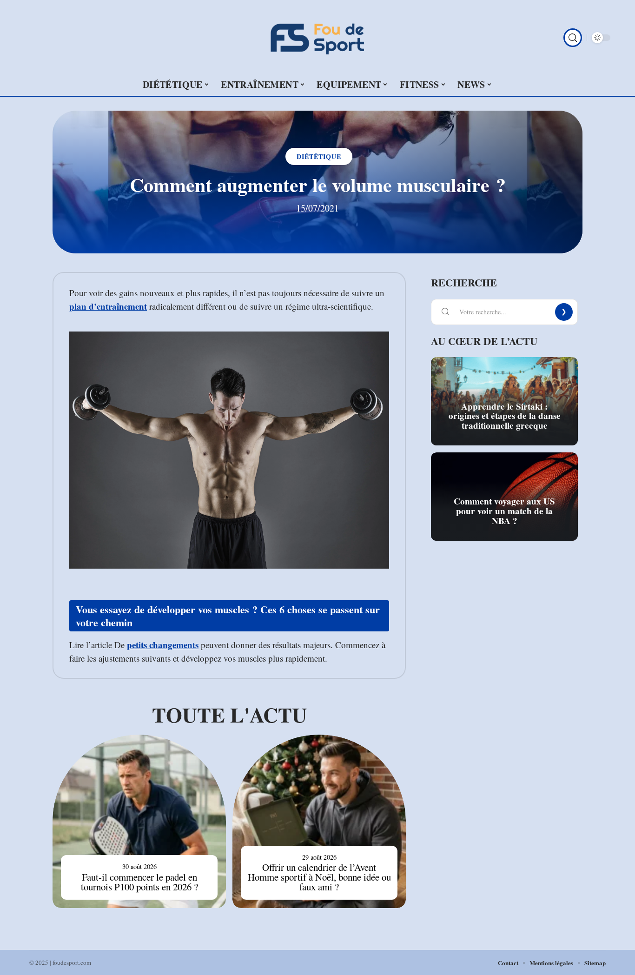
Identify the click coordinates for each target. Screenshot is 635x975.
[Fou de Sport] (317, 38)
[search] (572, 37)
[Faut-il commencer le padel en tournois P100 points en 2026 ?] (139, 821)
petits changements (162, 644)
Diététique (319, 156)
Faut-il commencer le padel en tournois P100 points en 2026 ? (139, 881)
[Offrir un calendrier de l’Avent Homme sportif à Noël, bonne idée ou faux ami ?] (319, 821)
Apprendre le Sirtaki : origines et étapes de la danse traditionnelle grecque (505, 416)
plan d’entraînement (108, 306)
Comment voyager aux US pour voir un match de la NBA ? (504, 511)
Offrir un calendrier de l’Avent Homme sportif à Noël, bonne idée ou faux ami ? (319, 877)
